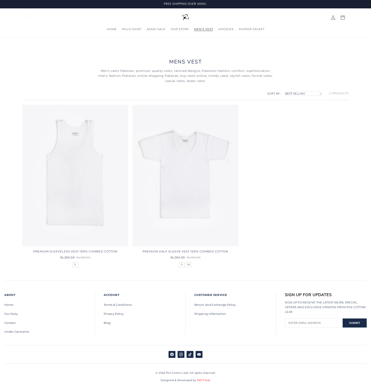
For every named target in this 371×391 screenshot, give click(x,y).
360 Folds (203, 380)
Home (8, 304)
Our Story (11, 313)
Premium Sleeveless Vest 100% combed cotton (75, 251)
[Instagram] (181, 354)
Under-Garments (16, 331)
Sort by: (274, 93)
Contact (10, 323)
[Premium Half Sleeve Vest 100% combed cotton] (185, 175)
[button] (29, 17)
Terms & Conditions (118, 304)
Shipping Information (210, 313)
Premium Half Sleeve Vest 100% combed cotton (185, 251)
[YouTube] (199, 354)
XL (188, 264)
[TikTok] (190, 354)
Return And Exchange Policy (215, 304)
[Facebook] (172, 354)
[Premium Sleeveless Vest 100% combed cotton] (75, 175)
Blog (107, 323)
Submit (354, 323)
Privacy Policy (114, 313)
